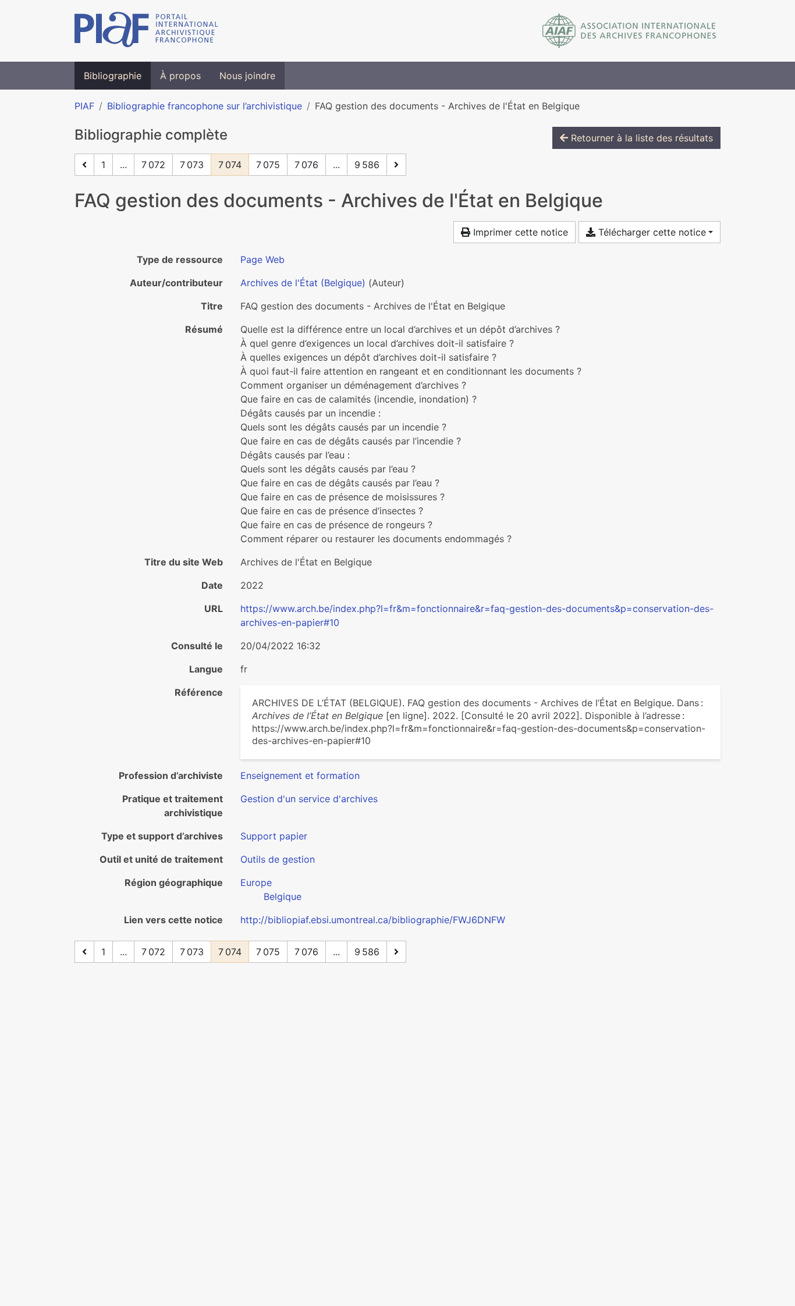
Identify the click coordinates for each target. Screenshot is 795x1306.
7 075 (268, 164)
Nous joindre (247, 75)
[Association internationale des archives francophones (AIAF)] (629, 31)
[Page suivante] (396, 165)
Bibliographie (112, 75)
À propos (180, 75)
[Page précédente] (84, 165)
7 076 (306, 164)
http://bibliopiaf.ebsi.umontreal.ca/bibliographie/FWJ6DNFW (372, 920)
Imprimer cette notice (519, 232)
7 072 (153, 164)
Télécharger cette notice (650, 232)
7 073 (192, 164)
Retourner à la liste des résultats (640, 138)
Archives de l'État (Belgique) (302, 283)
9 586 (366, 164)
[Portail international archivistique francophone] (146, 31)
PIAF (84, 106)
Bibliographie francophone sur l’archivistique (204, 106)
